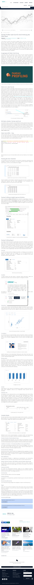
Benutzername (25, 571)
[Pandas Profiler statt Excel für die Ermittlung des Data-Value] (17, 18)
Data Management (9, 38)
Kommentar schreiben (17, 566)
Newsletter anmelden (5, 576)
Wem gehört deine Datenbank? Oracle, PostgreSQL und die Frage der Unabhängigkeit (5, 535)
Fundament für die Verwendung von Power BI (25, 30)
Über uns (3, 572)
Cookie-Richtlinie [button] (11, 293)
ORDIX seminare (5, 573)
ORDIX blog (4, 575)
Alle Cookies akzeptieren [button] (17, 298)
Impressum (3, 583)
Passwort (24, 574)
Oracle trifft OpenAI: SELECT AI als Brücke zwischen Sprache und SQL (27, 548)
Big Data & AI (14, 38)
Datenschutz (7, 583)
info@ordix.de (17, 577)
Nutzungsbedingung (12, 583)
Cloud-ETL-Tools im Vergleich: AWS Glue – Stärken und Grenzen (16, 548)
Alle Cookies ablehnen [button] (23, 298)
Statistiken (10, 302)
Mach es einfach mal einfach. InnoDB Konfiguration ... (9, 30)
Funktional (10, 301)
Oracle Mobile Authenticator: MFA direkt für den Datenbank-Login (27, 535)
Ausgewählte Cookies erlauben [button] (10, 297)
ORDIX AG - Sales (23, 38)
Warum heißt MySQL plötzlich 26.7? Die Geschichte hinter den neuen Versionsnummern (5, 549)
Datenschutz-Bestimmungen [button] (13, 294)
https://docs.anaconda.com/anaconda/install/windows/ (23, 96)
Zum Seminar (4, 501)
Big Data (28, 521)
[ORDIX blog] (4, 1)
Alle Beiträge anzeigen (11, 514)
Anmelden (27, 578)
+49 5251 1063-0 (17, 575)
